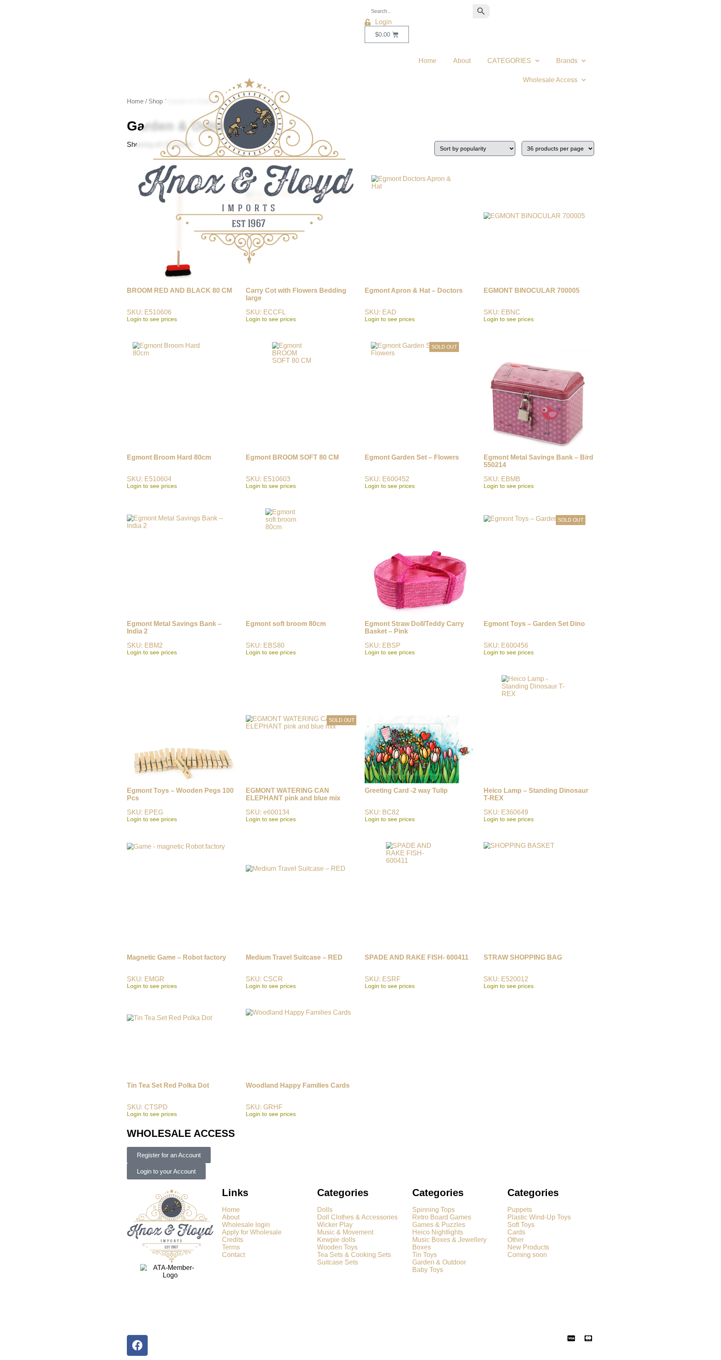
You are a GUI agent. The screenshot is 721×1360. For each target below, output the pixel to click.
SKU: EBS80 (286, 638)
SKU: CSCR (294, 971)
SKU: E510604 (169, 471)
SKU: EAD (414, 304)
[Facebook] (137, 1345)
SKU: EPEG (180, 804)
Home (427, 60)
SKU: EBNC (532, 304)
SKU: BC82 (406, 804)
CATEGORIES (509, 60)
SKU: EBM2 (174, 638)
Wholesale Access (550, 79)
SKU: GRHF (298, 1099)
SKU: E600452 (412, 416)
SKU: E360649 (536, 804)
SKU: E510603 (292, 471)
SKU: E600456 (534, 586)
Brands (566, 60)
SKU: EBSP (414, 638)
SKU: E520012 (523, 971)
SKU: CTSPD (168, 1099)
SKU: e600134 (300, 769)
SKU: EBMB (538, 471)
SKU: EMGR (176, 971)
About (462, 60)
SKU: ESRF (417, 971)
